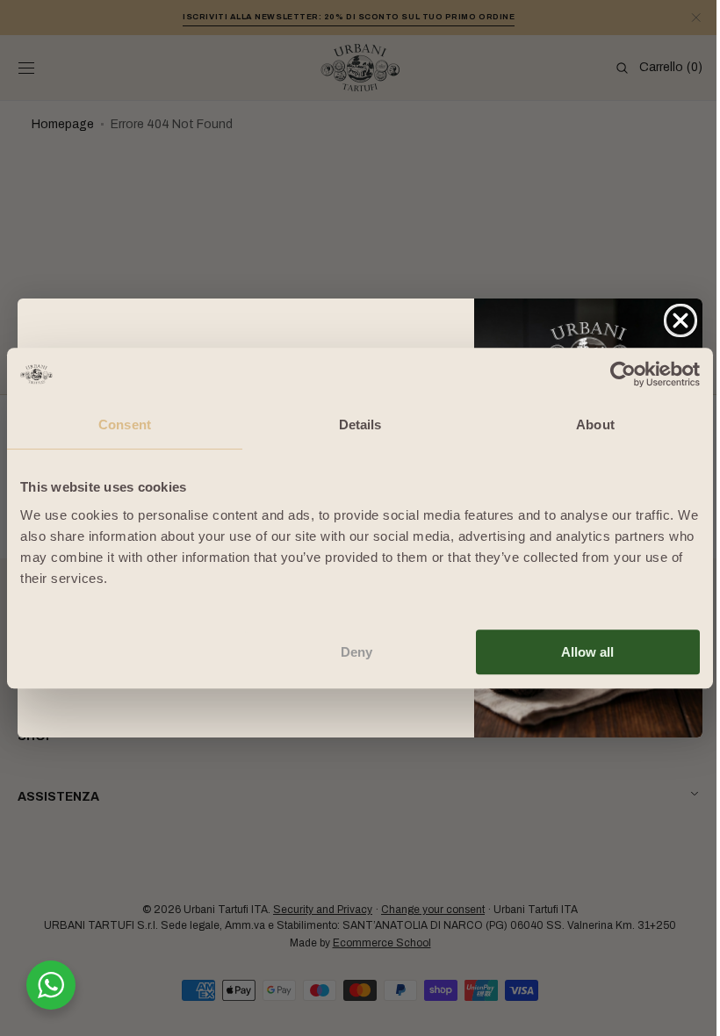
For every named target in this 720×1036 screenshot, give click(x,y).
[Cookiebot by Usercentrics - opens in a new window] (623, 374)
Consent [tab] (124, 424)
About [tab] (595, 424)
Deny (356, 651)
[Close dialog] (674, 320)
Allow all (587, 651)
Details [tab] (360, 424)
